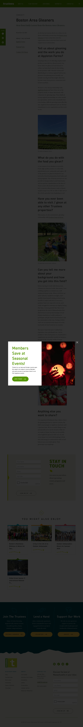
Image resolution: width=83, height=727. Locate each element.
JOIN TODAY (18, 379)
